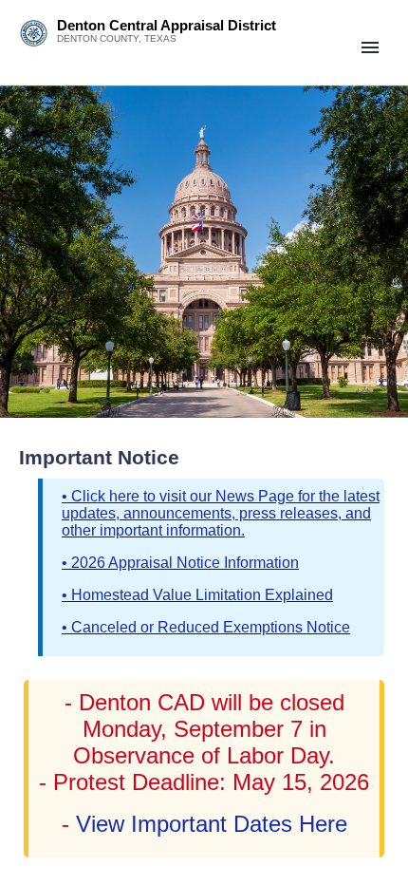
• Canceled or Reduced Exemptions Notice (206, 627)
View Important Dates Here (208, 824)
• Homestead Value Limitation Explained (197, 595)
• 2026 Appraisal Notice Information (180, 563)
